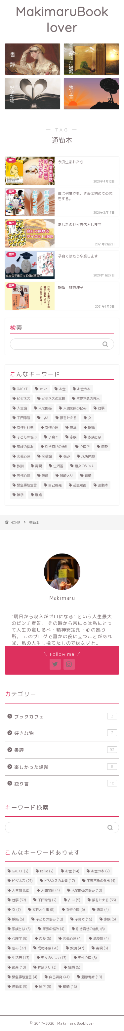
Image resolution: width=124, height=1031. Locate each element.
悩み (66, 456)
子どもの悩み (27, 437)
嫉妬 (91, 427)
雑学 (20, 494)
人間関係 (45, 408)
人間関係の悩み (74, 408)
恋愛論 (47, 456)
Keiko (43, 389)
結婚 (88, 475)
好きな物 (63, 733)
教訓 (20, 466)
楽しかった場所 (63, 767)
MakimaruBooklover (62, 19)
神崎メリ (66, 475)
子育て (53, 437)
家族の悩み (25, 446)
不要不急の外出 (88, 398)
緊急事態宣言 (27, 485)
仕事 (101, 408)
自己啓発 (55, 485)
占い (45, 417)
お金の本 (83, 389)
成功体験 (88, 456)
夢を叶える (68, 417)
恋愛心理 (23, 456)
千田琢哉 (23, 417)
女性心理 (51, 427)
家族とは (94, 437)
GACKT (22, 389)
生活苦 (58, 466)
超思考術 (79, 485)
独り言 (64, 783)
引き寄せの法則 (56, 446)
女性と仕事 (25, 427)
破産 (45, 475)
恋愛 (104, 446)
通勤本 (103, 485)
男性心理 (23, 475)
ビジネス (23, 398)
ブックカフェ (63, 716)
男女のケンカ (85, 466)
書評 (64, 750)
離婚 (38, 494)
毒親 (38, 466)
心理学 (85, 446)
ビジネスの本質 (53, 398)
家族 (73, 437)
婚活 (73, 427)
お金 (62, 389)
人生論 (22, 408)
